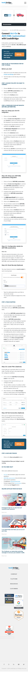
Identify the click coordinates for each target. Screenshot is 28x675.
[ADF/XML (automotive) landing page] (20, 15)
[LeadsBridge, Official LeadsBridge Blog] (7, 3)
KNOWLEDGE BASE (15, 481)
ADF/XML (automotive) (9, 478)
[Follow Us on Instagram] (8, 664)
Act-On (5, 474)
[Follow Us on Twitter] (23, 664)
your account (18, 483)
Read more (4, 512)
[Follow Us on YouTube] (18, 664)
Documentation (7, 24)
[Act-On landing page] (8, 15)
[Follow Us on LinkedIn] (13, 664)
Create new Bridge (9, 74)
